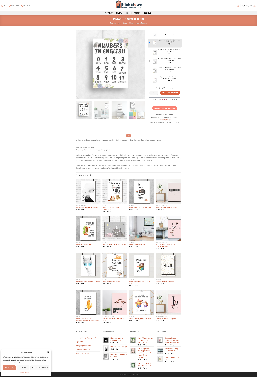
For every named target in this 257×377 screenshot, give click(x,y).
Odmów (23, 368)
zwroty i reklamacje (83, 349)
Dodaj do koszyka (170, 93)
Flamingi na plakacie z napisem (166, 319)
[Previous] (80, 65)
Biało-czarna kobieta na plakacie (86, 207)
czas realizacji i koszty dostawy (87, 338)
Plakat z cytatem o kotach (111, 282)
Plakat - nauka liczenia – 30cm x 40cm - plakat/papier (169, 59)
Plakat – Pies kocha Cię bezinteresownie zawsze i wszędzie (87, 319)
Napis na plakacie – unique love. (166, 207)
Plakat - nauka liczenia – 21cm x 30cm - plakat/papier (169, 50)
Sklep (125, 23)
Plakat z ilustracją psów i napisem (140, 319)
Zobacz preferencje (40, 368)
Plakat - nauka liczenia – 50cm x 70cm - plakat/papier (169, 68)
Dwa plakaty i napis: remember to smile (113, 319)
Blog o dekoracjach (83, 353)
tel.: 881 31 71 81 (165, 120)
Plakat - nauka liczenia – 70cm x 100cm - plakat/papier (169, 78)
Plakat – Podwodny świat (137, 245)
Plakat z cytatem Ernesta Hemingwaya (110, 208)
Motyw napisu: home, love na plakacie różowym (165, 245)
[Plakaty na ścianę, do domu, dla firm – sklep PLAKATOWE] (128, 5)
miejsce (128, 13)
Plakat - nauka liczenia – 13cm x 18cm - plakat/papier (169, 41)
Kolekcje (147, 13)
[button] (48, 352)
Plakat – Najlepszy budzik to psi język (139, 282)
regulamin (79, 342)
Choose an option (169, 35)
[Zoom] (78, 97)
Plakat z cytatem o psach (84, 245)
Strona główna (115, 23)
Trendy (137, 13)
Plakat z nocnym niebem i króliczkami (114, 245)
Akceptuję (9, 368)
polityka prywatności (25, 372)
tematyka (109, 13)
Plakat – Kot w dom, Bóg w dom (140, 207)
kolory (119, 13)
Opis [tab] (128, 135)
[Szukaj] (238, 6)
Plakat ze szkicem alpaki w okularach (88, 282)
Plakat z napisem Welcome (165, 282)
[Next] (141, 65)
